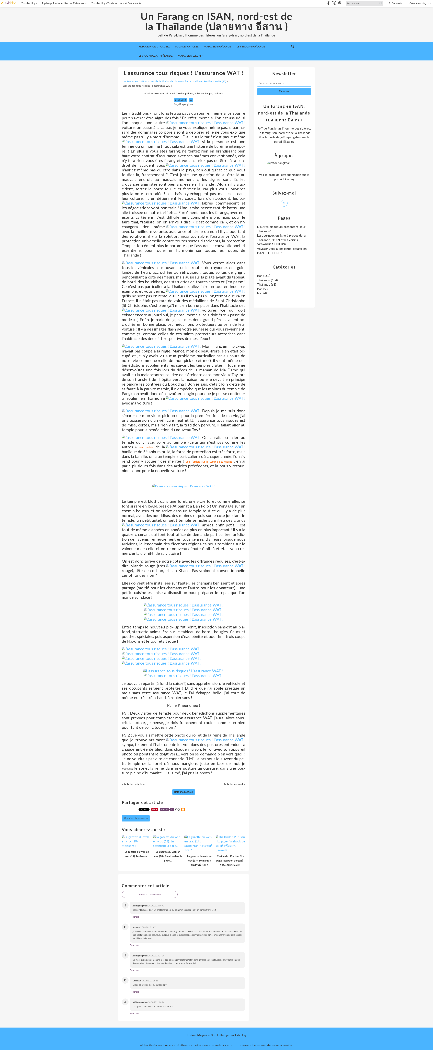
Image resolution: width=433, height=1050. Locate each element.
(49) (262, 293)
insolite (180, 94)
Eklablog (240, 1035)
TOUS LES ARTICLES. (187, 46)
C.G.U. (236, 1045)
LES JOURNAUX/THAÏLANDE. (156, 56)
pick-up (189, 94)
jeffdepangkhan (290, 137)
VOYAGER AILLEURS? (190, 56)
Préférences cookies (283, 1045)
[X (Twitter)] (334, 3)
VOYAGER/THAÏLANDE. (218, 46)
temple (208, 94)
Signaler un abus (222, 1045)
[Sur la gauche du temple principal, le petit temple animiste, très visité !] (183, 486)
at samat (170, 94)
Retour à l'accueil (183, 792)
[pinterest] (339, 3)
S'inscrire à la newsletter (135, 818)
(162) (263, 275)
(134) (267, 280)
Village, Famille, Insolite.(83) (210, 81)
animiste (148, 94)
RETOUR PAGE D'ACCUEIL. (154, 46)
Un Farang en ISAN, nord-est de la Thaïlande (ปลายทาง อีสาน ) (216, 22)
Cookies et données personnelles (256, 1045)
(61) (266, 284)
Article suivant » (234, 784)
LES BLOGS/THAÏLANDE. (251, 46)
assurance (159, 94)
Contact (207, 1045)
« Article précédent (134, 784)
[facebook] (328, 3)
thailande (218, 94)
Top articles (196, 1045)
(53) (262, 289)
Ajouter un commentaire (150, 894)
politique (199, 94)
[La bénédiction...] (161, 649)
